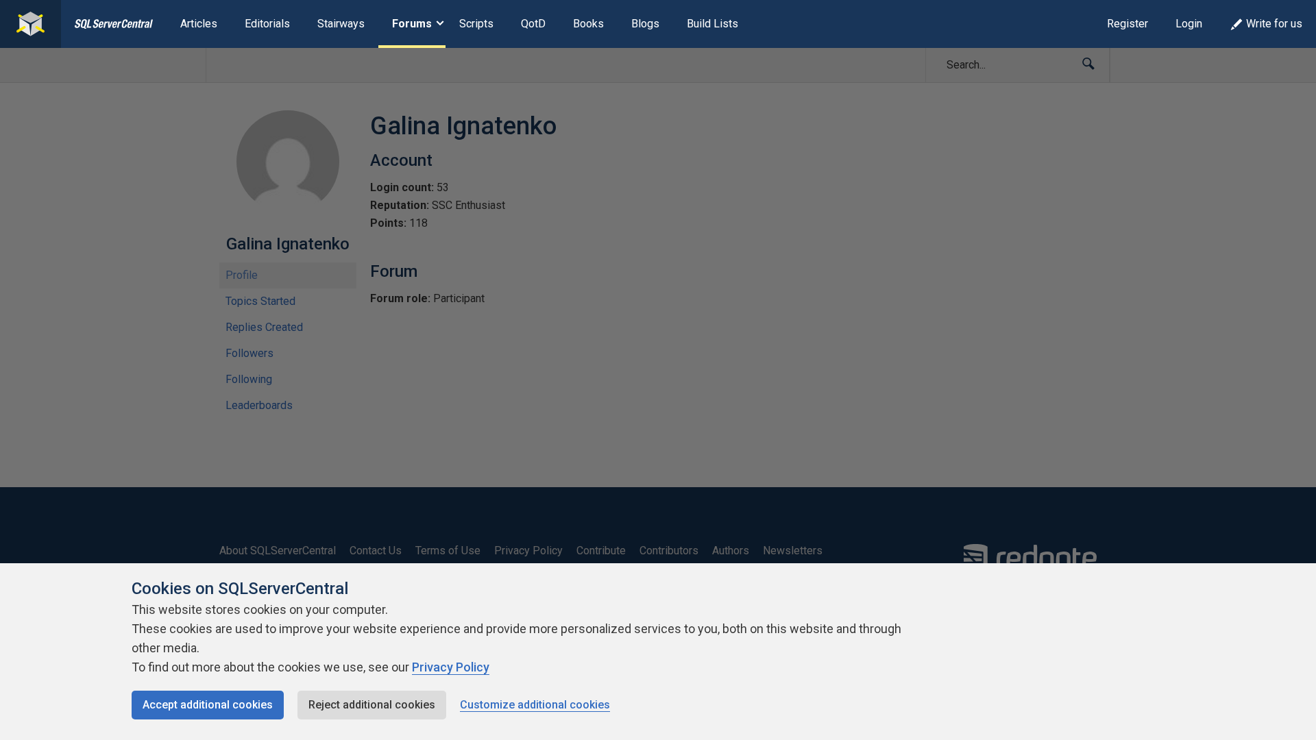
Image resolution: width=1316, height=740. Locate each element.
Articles (198, 23)
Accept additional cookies (208, 704)
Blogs (645, 23)
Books (588, 23)
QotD (533, 23)
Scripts (476, 23)
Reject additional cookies (371, 704)
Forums (412, 23)
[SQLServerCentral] (30, 24)
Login (1188, 23)
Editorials (267, 23)
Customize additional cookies (535, 704)
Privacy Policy (450, 667)
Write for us (1274, 23)
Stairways (341, 23)
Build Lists (712, 23)
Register (1127, 23)
